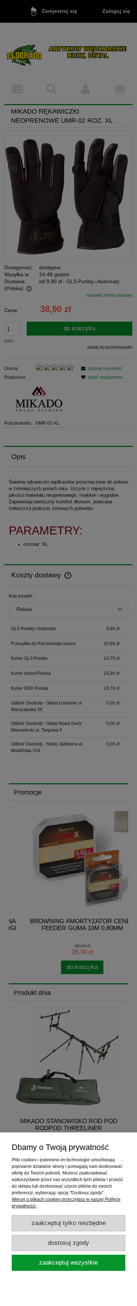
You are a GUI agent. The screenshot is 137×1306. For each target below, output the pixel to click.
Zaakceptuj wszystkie (68, 1262)
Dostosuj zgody (68, 1242)
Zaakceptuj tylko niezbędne (68, 1223)
